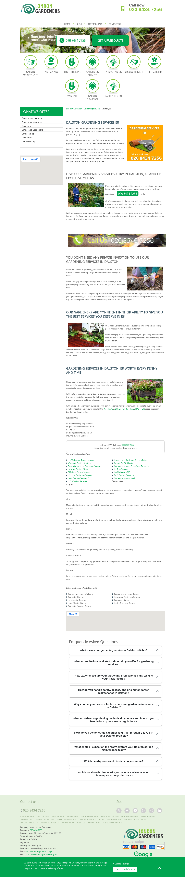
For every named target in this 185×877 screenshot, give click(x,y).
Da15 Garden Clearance (124, 475)
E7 (120, 409)
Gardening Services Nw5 (124, 478)
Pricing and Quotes (88, 820)
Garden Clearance (92, 97)
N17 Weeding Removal (77, 481)
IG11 (106, 409)
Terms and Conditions (112, 823)
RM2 (132, 409)
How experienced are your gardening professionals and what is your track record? (114, 677)
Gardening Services (92, 73)
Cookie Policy (68, 823)
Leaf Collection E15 (122, 472)
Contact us (115, 24)
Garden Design (113, 95)
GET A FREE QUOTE (110, 40)
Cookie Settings (122, 863)
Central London (27, 817)
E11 (116, 409)
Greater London (148, 817)
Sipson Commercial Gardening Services (84, 466)
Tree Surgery (154, 71)
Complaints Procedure (67, 820)
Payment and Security (29, 823)
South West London (89, 817)
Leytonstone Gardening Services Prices (130, 460)
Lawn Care (72, 95)
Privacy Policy (94, 823)
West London (43, 817)
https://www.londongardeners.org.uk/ (41, 854)
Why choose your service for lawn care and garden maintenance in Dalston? (113, 706)
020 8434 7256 (127, 194)
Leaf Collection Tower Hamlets (81, 460)
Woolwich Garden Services (79, 463)
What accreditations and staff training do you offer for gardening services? (114, 663)
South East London (129, 817)
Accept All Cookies (126, 869)
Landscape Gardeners (32, 129)
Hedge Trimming (72, 71)
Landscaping (28, 133)
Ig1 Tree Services (121, 469)
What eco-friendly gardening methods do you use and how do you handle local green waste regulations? (114, 720)
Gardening (27, 126)
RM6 (137, 409)
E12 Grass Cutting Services (79, 472)
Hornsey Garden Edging (78, 469)
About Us (81, 823)
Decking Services (133, 71)
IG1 (123, 409)
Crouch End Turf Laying (124, 463)
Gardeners (27, 137)
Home (67, 24)
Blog (79, 24)
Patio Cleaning (113, 71)
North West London (110, 817)
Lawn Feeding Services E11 (79, 478)
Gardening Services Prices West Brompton (132, 466)
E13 (143, 409)
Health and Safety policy (110, 820)
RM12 (110, 409)
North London (57, 817)
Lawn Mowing (28, 141)
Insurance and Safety (50, 823)
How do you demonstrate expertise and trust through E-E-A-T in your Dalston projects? (113, 734)
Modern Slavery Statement (135, 820)
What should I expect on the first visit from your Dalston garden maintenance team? (113, 748)
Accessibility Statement (44, 820)
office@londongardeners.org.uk (39, 851)
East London (72, 817)
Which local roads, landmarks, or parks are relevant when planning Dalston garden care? (113, 774)
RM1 (128, 409)
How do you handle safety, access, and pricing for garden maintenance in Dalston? (113, 691)
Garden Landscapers (32, 118)
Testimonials (95, 24)
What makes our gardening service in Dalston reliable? (114, 650)
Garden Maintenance (32, 122)
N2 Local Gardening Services (80, 475)
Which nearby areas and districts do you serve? (113, 761)
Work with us (26, 820)
